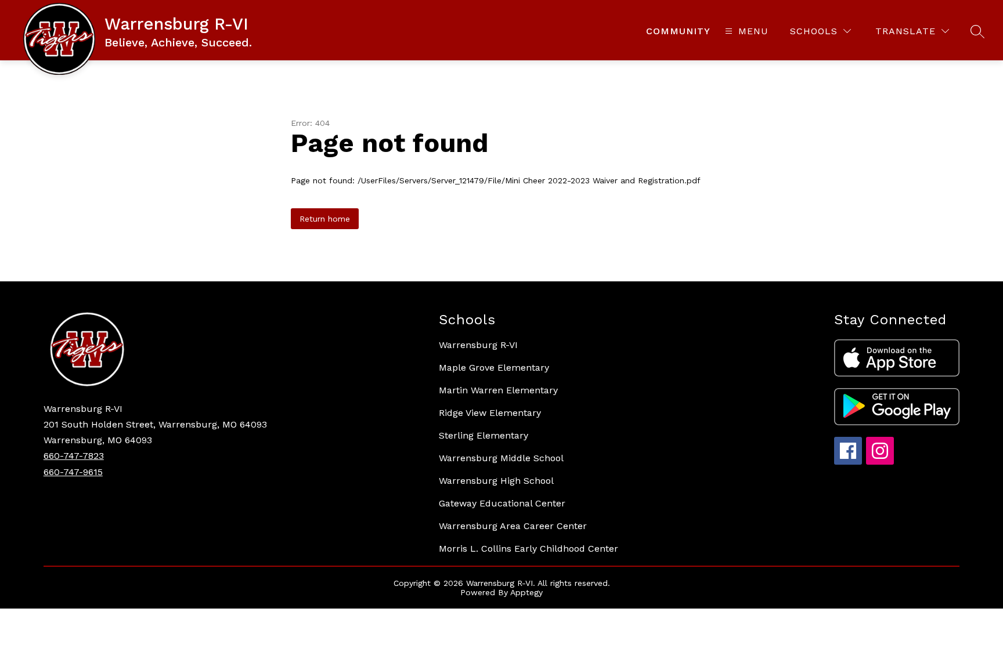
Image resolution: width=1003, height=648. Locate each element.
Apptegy (526, 592)
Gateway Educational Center (502, 503)
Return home (325, 218)
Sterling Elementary (483, 435)
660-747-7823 (74, 455)
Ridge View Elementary (490, 412)
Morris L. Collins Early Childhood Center (528, 548)
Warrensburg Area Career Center (513, 525)
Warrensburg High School (496, 480)
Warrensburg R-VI (478, 344)
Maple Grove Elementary (494, 367)
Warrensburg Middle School (501, 458)
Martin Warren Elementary (498, 390)
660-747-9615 (73, 471)
